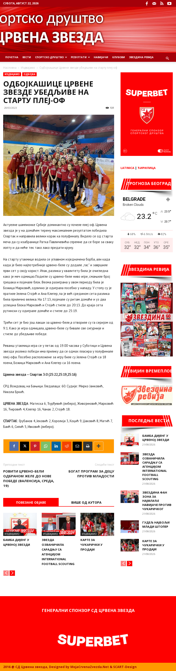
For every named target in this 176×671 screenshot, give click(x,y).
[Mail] (154, 3)
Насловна (9, 68)
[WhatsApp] (45, 446)
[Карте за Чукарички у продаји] (97, 524)
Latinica (127, 168)
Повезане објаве (31, 502)
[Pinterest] (35, 446)
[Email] (77, 446)
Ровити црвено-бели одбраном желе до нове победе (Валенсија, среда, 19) (28, 478)
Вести (26, 57)
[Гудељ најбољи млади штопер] (130, 526)
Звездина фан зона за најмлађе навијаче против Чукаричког (156, 500)
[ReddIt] (66, 446)
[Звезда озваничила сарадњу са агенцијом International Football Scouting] (58, 524)
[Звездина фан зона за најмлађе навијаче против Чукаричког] (130, 496)
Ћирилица (147, 168)
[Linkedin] (56, 446)
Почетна (11, 57)
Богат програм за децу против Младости (91, 473)
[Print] (87, 446)
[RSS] (161, 3)
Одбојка (29, 74)
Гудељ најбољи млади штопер (156, 524)
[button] (167, 58)
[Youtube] (169, 3)
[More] (98, 446)
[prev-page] (6, 573)
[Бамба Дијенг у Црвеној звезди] (20, 524)
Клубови (118, 57)
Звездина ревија (141, 57)
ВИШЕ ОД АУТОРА (86, 502)
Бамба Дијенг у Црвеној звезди (155, 438)
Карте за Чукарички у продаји (91, 544)
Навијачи (101, 57)
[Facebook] (146, 3)
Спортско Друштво (49, 57)
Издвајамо (28, 68)
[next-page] (12, 573)
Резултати (79, 57)
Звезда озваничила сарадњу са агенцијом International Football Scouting (154, 466)
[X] (24, 446)
